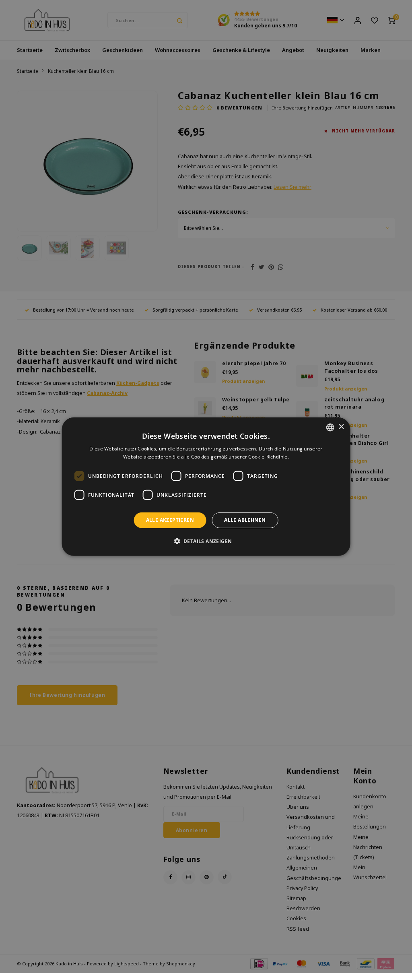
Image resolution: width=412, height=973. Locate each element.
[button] (206, 541)
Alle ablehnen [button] (245, 519)
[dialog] (206, 486)
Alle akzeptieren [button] (170, 519)
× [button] (341, 427)
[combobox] (330, 427)
